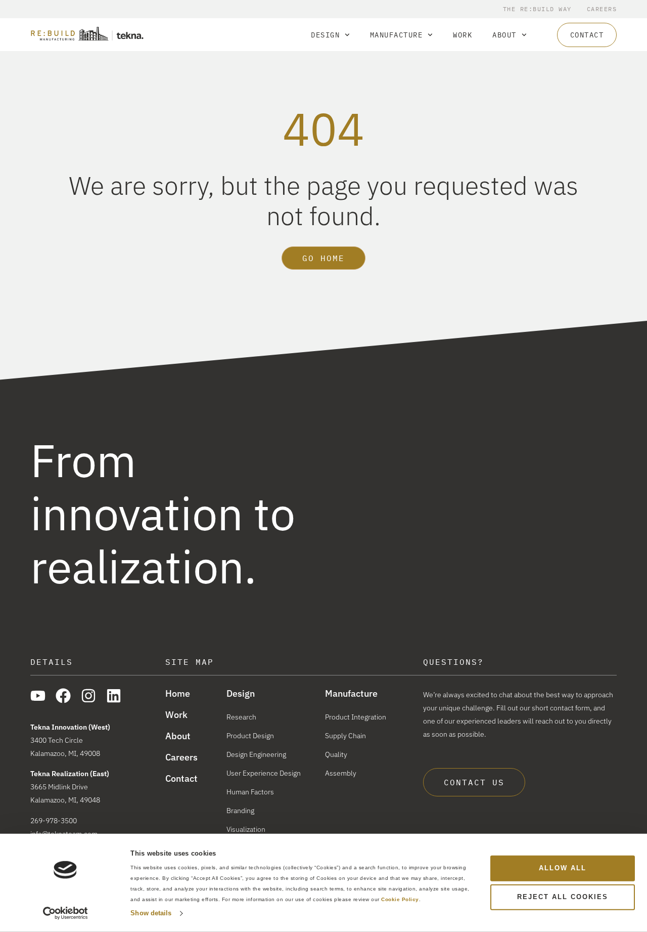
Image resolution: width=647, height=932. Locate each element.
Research (241, 717)
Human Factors (250, 791)
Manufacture (396, 34)
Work (462, 34)
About (504, 34)
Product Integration (355, 717)
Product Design (250, 735)
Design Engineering (256, 754)
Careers (602, 9)
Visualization (245, 829)
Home (177, 693)
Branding (240, 810)
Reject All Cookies (562, 897)
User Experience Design (263, 773)
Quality (336, 754)
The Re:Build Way (537, 9)
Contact (181, 778)
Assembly (340, 773)
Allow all (562, 868)
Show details (150, 913)
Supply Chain (345, 735)
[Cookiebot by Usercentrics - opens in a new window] (65, 913)
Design (325, 34)
